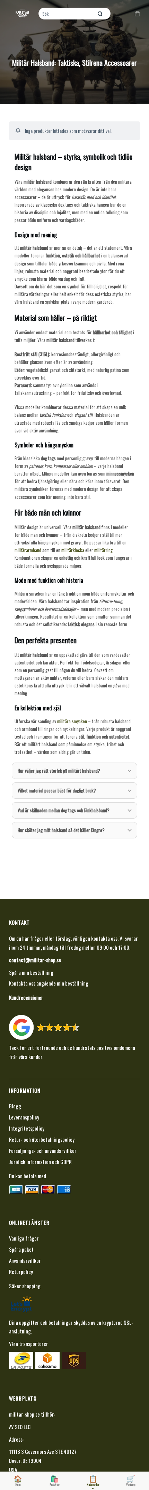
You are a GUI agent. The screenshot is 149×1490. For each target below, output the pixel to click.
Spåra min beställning (31, 972)
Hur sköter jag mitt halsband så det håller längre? (61, 830)
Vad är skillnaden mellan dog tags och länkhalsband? (63, 810)
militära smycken (72, 721)
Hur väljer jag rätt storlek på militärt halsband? (59, 770)
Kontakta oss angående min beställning (48, 983)
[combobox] (66, 13)
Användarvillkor (25, 1260)
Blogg (15, 1106)
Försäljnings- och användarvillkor (43, 1150)
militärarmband (28, 550)
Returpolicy (21, 1271)
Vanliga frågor (24, 1238)
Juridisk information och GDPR (40, 1161)
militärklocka (72, 550)
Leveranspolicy (24, 1117)
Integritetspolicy (26, 1128)
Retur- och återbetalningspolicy (41, 1139)
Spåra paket (21, 1249)
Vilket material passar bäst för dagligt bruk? (57, 790)
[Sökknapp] (100, 13)
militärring (103, 550)
